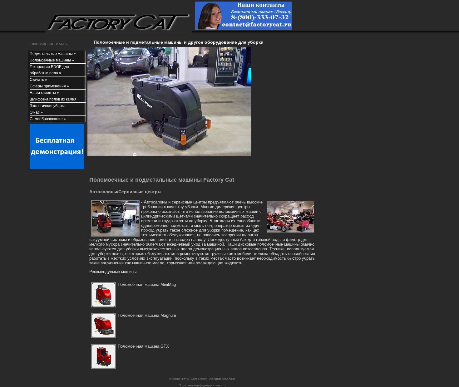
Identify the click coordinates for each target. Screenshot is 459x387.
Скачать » (38, 79)
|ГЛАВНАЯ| (38, 44)
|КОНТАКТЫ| (57, 44)
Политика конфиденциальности (203, 385)
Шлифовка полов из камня (53, 99)
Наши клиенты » (44, 93)
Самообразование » (48, 119)
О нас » (36, 112)
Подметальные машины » (53, 53)
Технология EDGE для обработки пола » (49, 70)
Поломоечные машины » (52, 60)
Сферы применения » (49, 86)
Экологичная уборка (48, 106)
